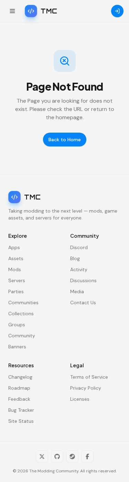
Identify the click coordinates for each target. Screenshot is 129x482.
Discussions (83, 280)
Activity (78, 269)
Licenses (79, 399)
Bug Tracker (21, 410)
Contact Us (83, 302)
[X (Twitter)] (42, 456)
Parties (16, 291)
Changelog (20, 377)
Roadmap (19, 388)
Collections (21, 313)
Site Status (21, 421)
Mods (14, 269)
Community (21, 335)
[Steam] (72, 456)
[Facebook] (87, 456)
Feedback (19, 399)
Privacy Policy (85, 388)
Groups (16, 324)
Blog (75, 258)
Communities (23, 302)
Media (77, 291)
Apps (14, 247)
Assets (15, 258)
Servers (16, 280)
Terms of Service (89, 377)
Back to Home (65, 139)
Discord (79, 247)
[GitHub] (57, 456)
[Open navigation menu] (12, 11)
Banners (17, 346)
